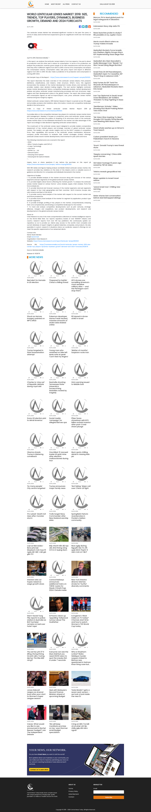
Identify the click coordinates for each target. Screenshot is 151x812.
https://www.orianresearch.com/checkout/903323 (44, 111)
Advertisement (74, 794)
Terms (71, 789)
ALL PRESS (66, 4)
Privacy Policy (73, 791)
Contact (71, 797)
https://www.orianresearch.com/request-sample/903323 (70, 77)
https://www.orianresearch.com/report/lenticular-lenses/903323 (56, 241)
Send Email (35, 237)
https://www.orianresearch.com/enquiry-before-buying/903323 (49, 164)
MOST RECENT (56, 4)
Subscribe (108, 797)
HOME (47, 4)
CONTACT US (76, 4)
